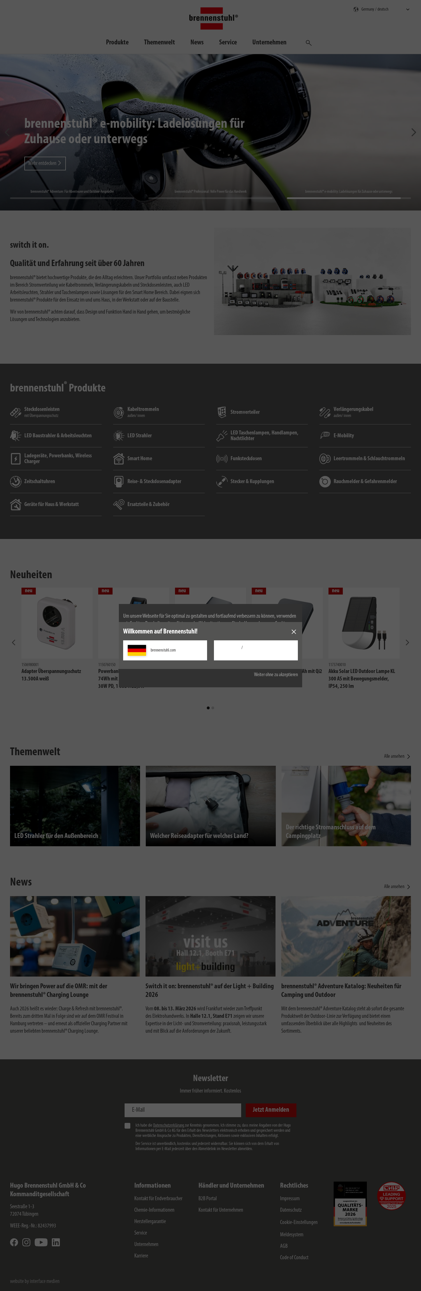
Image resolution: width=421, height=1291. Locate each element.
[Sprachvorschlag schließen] (294, 632)
